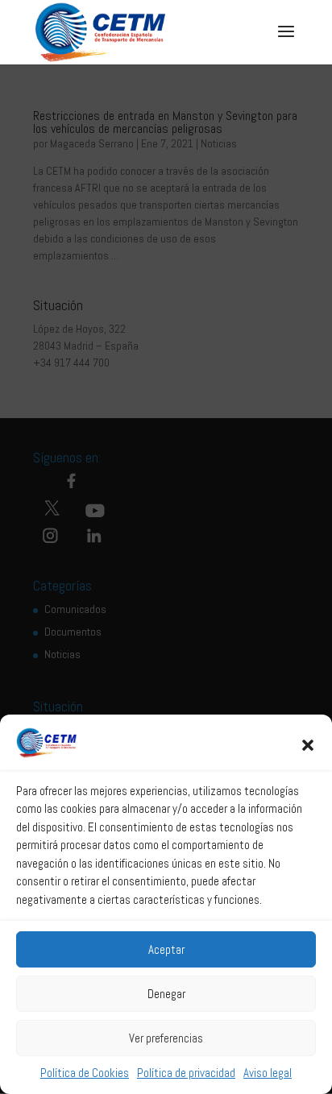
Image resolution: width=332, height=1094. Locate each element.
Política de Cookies (84, 1072)
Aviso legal (267, 1072)
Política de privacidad (186, 1072)
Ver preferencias (166, 1038)
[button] (308, 745)
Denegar (166, 993)
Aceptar (166, 949)
